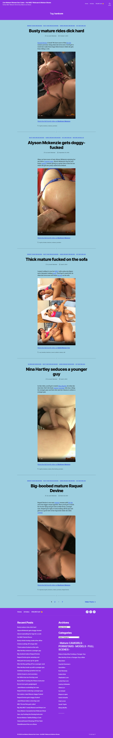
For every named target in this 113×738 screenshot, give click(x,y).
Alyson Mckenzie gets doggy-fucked (56, 145)
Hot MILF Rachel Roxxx (24, 637)
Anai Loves (62, 701)
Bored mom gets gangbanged (27, 684)
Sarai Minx (61, 667)
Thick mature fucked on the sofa (56, 259)
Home (86, 3)
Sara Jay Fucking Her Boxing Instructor (30, 714)
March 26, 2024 (64, 495)
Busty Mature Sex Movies (50, 25)
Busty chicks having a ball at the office (29, 640)
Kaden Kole (62, 674)
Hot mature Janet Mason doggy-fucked (30, 694)
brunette (44, 352)
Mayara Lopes (63, 694)
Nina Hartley (62, 386)
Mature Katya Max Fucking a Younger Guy (72, 654)
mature (43, 163)
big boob (41, 589)
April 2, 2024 (64, 379)
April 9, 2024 (64, 264)
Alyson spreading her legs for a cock (29, 634)
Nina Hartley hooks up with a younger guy (30, 667)
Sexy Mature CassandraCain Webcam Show (31, 711)
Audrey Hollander (64, 684)
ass (40, 352)
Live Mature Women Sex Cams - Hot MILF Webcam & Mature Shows (27, 2)
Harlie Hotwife (63, 697)
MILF (56, 271)
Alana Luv (61, 687)
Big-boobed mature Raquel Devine (56, 488)
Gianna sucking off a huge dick (27, 644)
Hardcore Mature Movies (67, 25)
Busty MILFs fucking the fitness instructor (31, 681)
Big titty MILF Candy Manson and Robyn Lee (31, 707)
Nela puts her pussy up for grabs (28, 660)
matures (50, 125)
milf (64, 352)
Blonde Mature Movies (34, 364)
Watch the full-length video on (54, 121)
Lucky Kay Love (63, 681)
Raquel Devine (42, 43)
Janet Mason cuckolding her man (28, 687)
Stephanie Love (63, 677)
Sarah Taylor (62, 704)
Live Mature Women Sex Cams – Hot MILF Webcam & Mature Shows (41, 734)
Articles (92, 3)
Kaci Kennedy (62, 671)
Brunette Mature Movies (34, 25)
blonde (44, 242)
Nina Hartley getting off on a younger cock (31, 664)
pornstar (62, 388)
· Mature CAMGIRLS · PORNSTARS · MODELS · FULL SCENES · (76, 646)
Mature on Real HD (78, 137)
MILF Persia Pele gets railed (26, 704)
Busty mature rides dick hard (56, 30)
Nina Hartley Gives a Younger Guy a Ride (71, 657)
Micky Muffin (62, 708)
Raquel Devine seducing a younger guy (30, 691)
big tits (41, 125)
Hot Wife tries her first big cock (27, 677)
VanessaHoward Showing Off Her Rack (30, 721)
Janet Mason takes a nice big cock (28, 701)
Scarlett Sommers (64, 664)
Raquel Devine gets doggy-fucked (28, 697)
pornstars (55, 125)
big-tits (69, 43)
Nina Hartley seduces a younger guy (56, 371)
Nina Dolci (61, 661)
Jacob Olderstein (52, 36)
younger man (48, 161)
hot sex (60, 275)
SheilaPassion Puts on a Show (27, 724)
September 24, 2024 (64, 152)
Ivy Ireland (61, 691)
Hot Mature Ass (81, 25)
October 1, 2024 (64, 36)
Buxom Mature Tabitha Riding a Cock (29, 717)
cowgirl (40, 513)
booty (54, 273)
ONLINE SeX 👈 (100, 3)
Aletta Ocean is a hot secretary (27, 674)
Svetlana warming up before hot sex (29, 671)
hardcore (45, 125)
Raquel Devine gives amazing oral (28, 657)
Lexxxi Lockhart (55, 352)
